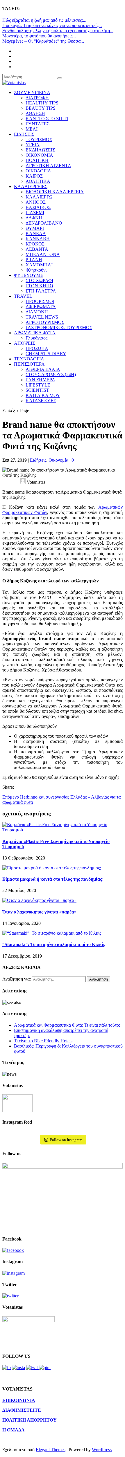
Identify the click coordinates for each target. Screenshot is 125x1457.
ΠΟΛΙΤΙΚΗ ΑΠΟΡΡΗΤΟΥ (29, 1420)
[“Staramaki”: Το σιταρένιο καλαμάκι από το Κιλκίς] (51, 933)
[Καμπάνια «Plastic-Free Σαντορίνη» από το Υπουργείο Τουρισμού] (62, 829)
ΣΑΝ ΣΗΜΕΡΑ (40, 379)
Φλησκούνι (36, 270)
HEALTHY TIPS (42, 102)
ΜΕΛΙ (32, 129)
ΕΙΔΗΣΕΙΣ (24, 134)
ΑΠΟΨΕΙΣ (24, 343)
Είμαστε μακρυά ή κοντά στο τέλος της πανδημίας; (52, 879)
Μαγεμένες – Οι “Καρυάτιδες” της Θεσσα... (43, 41)
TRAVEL (23, 296)
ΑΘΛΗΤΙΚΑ (38, 181)
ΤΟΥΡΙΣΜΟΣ (39, 139)
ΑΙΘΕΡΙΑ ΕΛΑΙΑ (43, 369)
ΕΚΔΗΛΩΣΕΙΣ (40, 149)
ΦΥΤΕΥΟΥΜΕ (28, 275)
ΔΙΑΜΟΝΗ (37, 311)
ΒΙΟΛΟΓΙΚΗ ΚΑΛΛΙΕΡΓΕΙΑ (55, 191)
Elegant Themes (50, 1449)
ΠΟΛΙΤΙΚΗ (37, 160)
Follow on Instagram (66, 1140)
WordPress (102, 1449)
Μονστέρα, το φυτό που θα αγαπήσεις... (39, 35)
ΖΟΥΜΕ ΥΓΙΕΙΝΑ (32, 92)
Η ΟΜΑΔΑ (13, 1429)
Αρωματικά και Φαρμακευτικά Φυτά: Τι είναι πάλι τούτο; (67, 1025)
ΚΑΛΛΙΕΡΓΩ (39, 196)
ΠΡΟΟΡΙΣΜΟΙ (40, 301)
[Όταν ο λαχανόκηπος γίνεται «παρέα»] (39, 900)
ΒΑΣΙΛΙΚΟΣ (38, 207)
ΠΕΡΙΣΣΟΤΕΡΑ (29, 364)
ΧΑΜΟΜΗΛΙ (39, 264)
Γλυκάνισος (36, 337)
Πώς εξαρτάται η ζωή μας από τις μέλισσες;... (44, 20)
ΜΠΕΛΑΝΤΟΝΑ (43, 254)
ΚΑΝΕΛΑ (36, 233)
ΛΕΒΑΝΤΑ (37, 249)
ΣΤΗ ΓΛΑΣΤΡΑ (41, 290)
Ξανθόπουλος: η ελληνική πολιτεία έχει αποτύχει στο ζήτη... (57, 30)
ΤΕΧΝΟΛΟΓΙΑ (29, 358)
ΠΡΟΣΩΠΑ (37, 348)
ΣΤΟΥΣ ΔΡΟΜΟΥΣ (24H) (51, 374)
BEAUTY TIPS (41, 108)
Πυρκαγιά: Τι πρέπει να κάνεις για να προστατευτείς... (52, 25)
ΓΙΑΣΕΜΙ (35, 212)
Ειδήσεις (38, 460)
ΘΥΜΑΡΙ (35, 228)
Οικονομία (58, 460)
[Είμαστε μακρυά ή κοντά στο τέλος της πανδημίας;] (51, 867)
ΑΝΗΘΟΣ (36, 202)
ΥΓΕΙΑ (33, 144)
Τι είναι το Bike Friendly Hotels (43, 1040)
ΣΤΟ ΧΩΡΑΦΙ (39, 280)
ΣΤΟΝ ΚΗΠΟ (39, 285)
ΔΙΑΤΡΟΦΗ (37, 97)
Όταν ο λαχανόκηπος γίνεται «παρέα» (39, 911)
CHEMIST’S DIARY (46, 353)
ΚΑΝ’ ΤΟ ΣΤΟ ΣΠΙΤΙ (47, 118)
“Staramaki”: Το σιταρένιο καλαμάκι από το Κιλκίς (53, 944)
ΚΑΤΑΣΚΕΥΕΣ (41, 400)
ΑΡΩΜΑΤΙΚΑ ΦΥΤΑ (35, 332)
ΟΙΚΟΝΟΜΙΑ (39, 155)
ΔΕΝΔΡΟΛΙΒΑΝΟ (44, 223)
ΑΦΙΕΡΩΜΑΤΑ (41, 306)
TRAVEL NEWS (42, 317)
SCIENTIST (37, 390)
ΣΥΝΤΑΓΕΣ (37, 123)
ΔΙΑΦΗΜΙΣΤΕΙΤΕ (21, 1410)
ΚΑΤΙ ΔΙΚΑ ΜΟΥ (43, 395)
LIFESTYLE (38, 384)
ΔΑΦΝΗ (34, 217)
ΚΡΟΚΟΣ (35, 243)
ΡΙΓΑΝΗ (34, 259)
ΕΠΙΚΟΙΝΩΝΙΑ (18, 1400)
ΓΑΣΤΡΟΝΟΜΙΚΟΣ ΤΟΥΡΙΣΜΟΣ (59, 327)
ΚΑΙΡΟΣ (34, 176)
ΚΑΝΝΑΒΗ (38, 238)
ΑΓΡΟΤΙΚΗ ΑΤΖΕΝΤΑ (48, 165)
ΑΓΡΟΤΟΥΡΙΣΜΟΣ (45, 322)
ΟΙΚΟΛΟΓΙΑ (38, 170)
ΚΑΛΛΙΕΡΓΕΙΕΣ (30, 186)
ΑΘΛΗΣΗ (35, 113)
